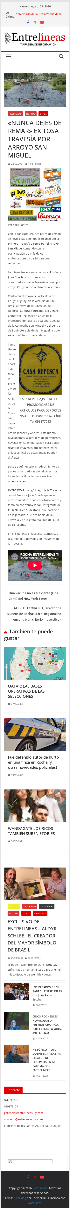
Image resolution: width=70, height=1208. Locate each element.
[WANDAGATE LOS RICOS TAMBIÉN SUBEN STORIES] (35, 792)
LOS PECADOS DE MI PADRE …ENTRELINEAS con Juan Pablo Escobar (47, 993)
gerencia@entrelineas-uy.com (23, 1113)
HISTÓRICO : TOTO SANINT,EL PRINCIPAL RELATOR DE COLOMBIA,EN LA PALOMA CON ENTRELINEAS (46, 1060)
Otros (43, 113)
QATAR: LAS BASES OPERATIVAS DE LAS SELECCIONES (26, 691)
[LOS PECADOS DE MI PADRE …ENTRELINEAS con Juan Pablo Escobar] (16, 996)
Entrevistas (47, 906)
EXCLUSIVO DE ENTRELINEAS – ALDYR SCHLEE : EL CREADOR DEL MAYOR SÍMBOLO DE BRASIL (32, 935)
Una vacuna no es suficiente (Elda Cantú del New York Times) (33, 596)
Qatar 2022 (40, 913)
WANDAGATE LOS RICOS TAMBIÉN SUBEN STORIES (31, 831)
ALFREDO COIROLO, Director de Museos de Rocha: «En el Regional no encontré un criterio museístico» (34, 614)
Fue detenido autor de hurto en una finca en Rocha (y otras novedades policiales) (33, 762)
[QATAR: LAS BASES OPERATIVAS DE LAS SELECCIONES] (35, 650)
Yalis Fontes (34, 163)
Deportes (14, 906)
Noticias (30, 113)
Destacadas (15, 113)
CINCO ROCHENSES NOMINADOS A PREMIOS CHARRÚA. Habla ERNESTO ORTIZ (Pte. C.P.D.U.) (47, 1025)
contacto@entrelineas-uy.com (23, 1119)
